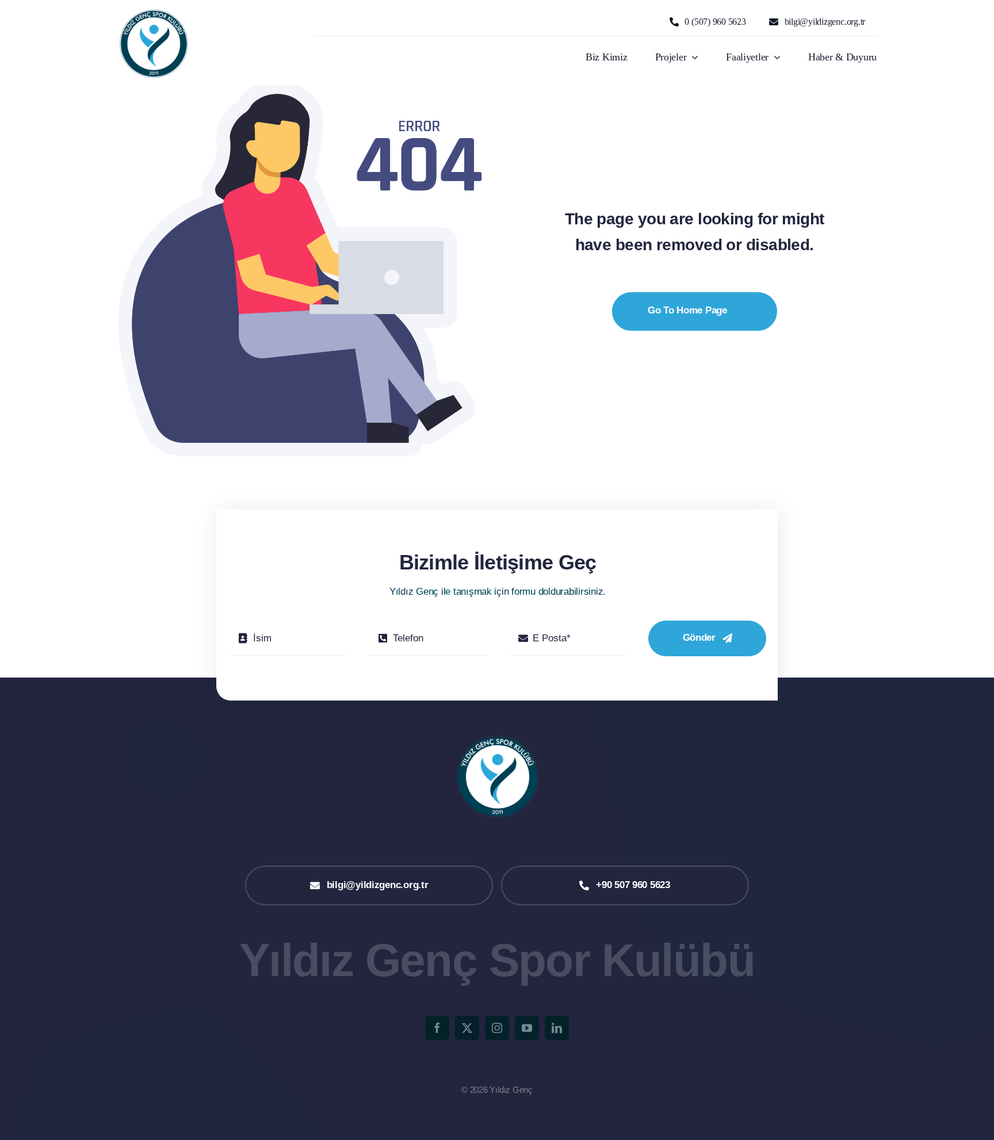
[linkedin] (557, 1028)
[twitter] (467, 1028)
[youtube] (527, 1028)
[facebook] (437, 1028)
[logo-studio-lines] (153, 12)
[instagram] (497, 1028)
